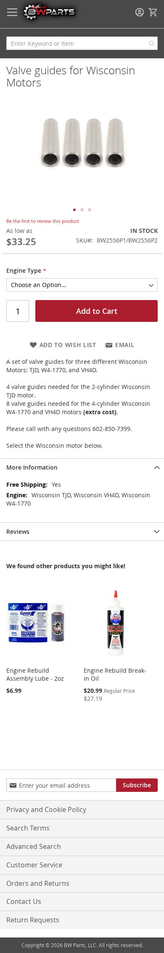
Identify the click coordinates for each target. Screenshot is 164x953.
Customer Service (34, 864)
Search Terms (28, 828)
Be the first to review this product (42, 221)
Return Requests (32, 919)
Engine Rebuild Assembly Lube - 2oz (35, 674)
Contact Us (23, 901)
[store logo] (49, 11)
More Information (32, 467)
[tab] (82, 467)
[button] (74, 210)
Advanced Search (33, 846)
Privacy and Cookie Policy (46, 809)
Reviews (17, 531)
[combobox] (82, 43)
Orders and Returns (37, 883)
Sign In (139, 12)
